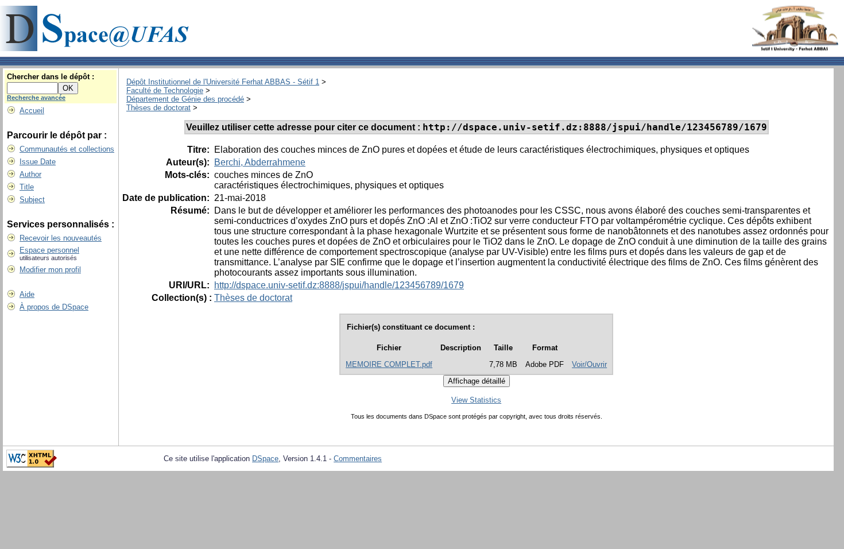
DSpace (265, 458)
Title (27, 187)
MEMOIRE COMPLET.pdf (389, 364)
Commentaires (358, 458)
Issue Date (38, 161)
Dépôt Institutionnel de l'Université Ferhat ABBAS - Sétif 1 (222, 82)
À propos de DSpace (54, 307)
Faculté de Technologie (164, 90)
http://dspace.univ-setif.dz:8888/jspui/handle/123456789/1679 (339, 285)
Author (30, 174)
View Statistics (476, 400)
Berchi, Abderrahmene (259, 162)
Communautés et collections (67, 149)
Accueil (32, 110)
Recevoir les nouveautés (61, 238)
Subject (32, 199)
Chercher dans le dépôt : (50, 76)
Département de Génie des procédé (185, 99)
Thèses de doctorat (158, 107)
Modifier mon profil (50, 269)
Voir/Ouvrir (589, 364)
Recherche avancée (36, 97)
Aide (27, 294)
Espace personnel (49, 250)
